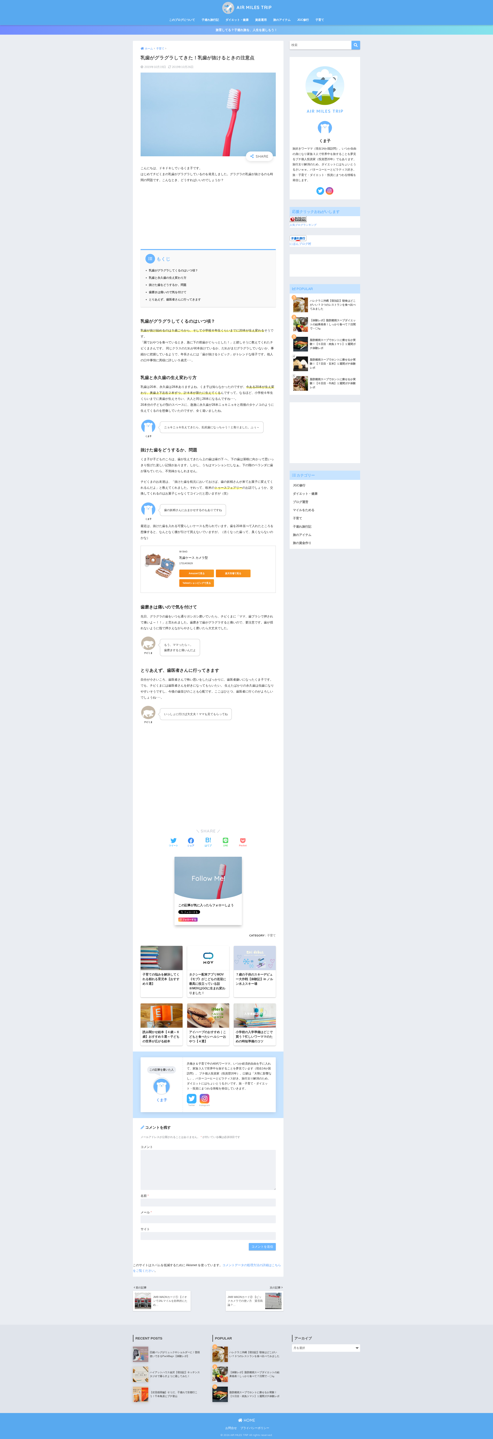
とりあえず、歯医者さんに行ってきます (175, 299)
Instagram (204, 1105)
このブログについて (182, 19)
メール (146, 1212)
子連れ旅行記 (210, 19)
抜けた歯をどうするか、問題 (167, 284)
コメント (147, 1147)
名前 (145, 1195)
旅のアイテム (282, 19)
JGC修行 (303, 19)
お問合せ (231, 1428)
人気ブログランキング (303, 224)
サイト (145, 1229)
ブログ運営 (300, 502)
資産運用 (261, 19)
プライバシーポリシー (254, 1428)
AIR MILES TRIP (253, 7)
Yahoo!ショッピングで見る (197, 583)
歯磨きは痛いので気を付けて (167, 292)
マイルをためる (303, 510)
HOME (248, 1420)
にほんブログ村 (300, 243)
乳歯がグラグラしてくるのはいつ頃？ (173, 270)
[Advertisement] (208, 215)
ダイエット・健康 (237, 19)
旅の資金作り (302, 543)
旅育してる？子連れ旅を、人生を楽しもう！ (246, 30)
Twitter (191, 1105)
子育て (319, 19)
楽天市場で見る (233, 573)
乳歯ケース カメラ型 (193, 557)
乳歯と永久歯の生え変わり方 (167, 277)
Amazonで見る (197, 573)
